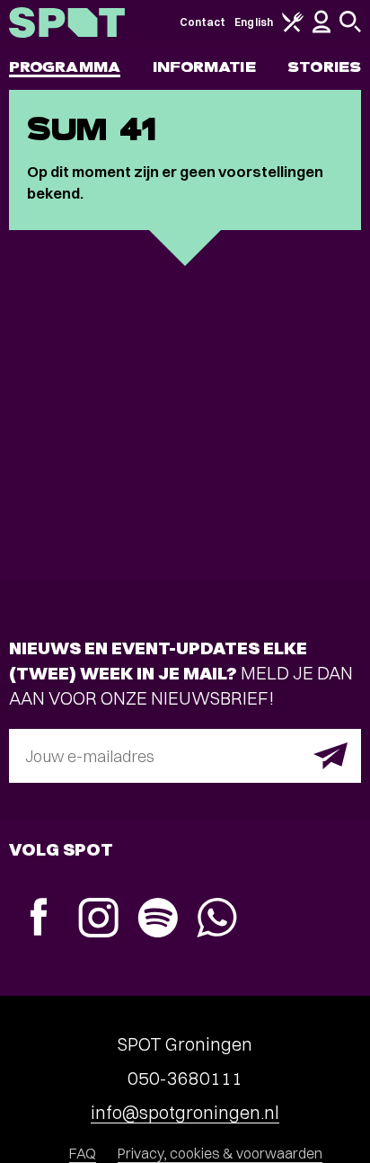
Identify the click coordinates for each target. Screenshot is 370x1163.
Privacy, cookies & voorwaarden (220, 1153)
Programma (64, 67)
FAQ (82, 1153)
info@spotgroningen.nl (185, 1112)
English (253, 22)
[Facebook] (38, 919)
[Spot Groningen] (67, 22)
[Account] (321, 29)
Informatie (204, 67)
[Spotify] (157, 920)
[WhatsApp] (216, 920)
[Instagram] (98, 920)
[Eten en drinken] (293, 28)
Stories (324, 67)
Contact (203, 22)
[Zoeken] (350, 28)
